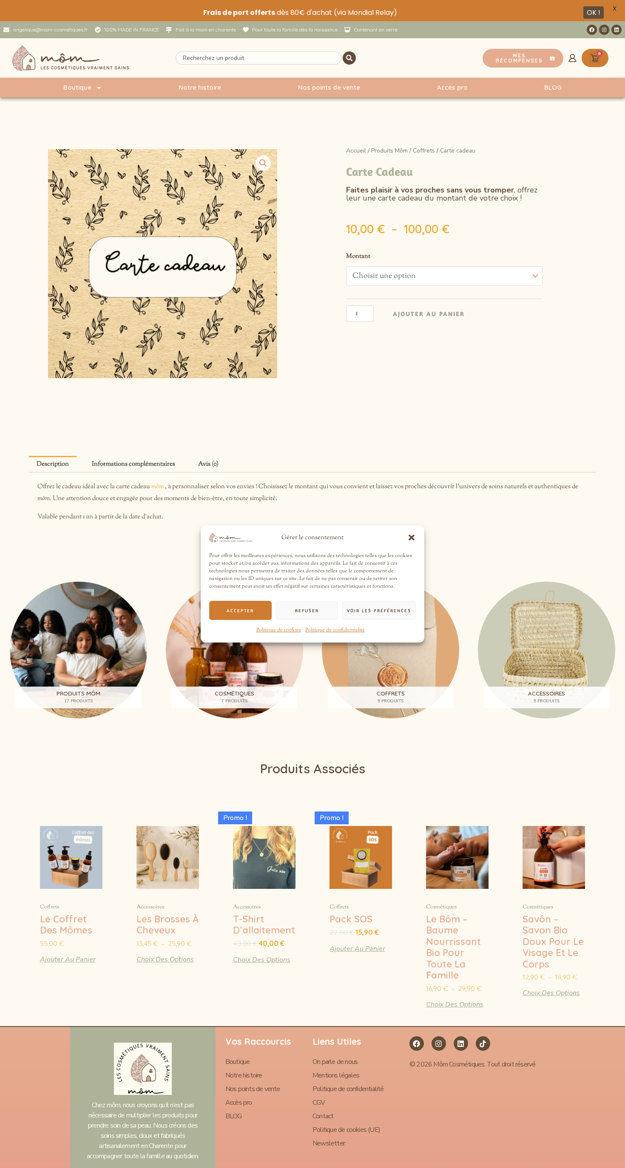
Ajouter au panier (429, 314)
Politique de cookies (278, 630)
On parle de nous (335, 1061)
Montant (358, 256)
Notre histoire (200, 87)
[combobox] (258, 58)
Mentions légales (335, 1075)
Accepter (240, 611)
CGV (318, 1102)
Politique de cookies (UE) (346, 1129)
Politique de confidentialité (335, 630)
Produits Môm (389, 151)
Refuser (307, 611)
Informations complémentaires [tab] (133, 464)
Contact (322, 1116)
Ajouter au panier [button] (68, 959)
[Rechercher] (349, 58)
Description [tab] (53, 464)
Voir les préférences (379, 611)
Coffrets (424, 151)
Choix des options (165, 959)
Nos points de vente (329, 87)
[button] (411, 538)
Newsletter (328, 1143)
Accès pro (452, 87)
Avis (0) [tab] (208, 464)
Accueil (356, 151)
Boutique (77, 87)
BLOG (553, 87)
